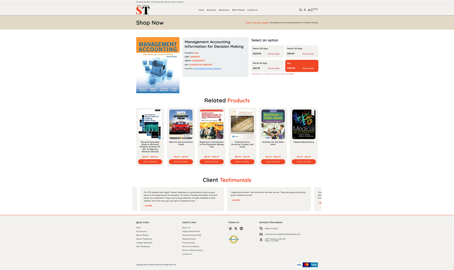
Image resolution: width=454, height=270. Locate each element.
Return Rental (238, 10)
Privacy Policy (188, 242)
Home (201, 10)
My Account (224, 10)
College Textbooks (144, 242)
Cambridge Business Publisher (207, 68)
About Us (186, 227)
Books (265, 22)
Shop (138, 227)
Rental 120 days (294, 48)
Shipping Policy (189, 239)
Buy (289, 63)
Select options (150, 162)
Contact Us (252, 10)
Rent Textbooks (143, 246)
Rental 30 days (260, 63)
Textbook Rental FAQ (191, 235)
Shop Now (211, 10)
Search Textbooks (144, 239)
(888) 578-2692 (271, 228)
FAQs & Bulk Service (191, 231)
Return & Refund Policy (192, 250)
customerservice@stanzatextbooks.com (282, 234)
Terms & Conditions (190, 246)
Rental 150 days (260, 48)
